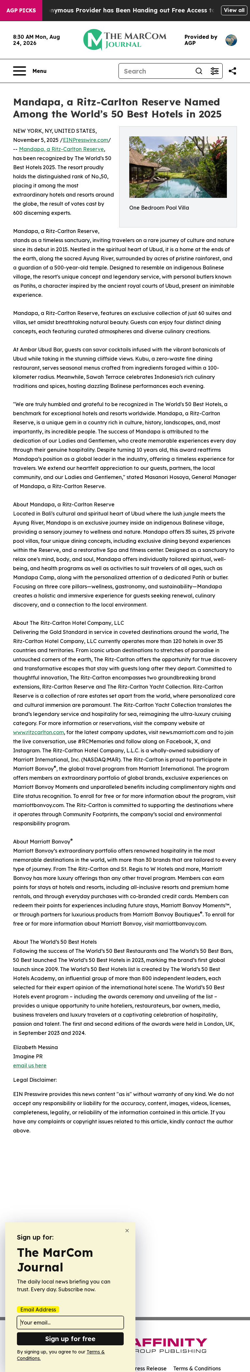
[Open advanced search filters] (214, 70)
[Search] (199, 70)
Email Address (38, 1309)
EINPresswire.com (85, 140)
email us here (30, 1065)
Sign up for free (70, 1339)
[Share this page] (232, 70)
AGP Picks (21, 10)
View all (234, 10)
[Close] (127, 1231)
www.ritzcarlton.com (38, 732)
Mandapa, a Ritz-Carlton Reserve (61, 149)
